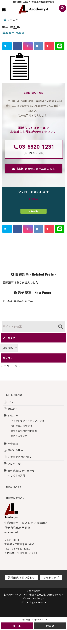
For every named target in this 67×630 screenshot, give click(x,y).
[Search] (60, 327)
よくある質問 (18, 475)
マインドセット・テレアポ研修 (27, 420)
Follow (33, 199)
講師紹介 (13, 409)
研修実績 (13, 443)
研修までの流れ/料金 (20, 457)
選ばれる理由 (15, 450)
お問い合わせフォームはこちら (35, 168)
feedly (34, 211)
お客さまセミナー (20, 435)
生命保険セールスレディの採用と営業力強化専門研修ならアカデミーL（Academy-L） (33, 596)
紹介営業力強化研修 (21, 425)
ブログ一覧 (14, 463)
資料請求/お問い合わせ (21, 470)
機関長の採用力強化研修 (24, 430)
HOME (11, 402)
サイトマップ (51, 577)
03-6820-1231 (36, 147)
